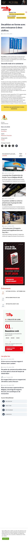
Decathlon (4, 131)
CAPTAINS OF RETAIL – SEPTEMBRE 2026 (15, 291)
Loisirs (4, 33)
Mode (4, 377)
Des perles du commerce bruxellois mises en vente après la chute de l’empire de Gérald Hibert (13, 371)
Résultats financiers (6, 135)
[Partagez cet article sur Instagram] (6, 146)
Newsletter (12, 12)
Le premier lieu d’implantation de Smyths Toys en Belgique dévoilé (12, 176)
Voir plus (20, 155)
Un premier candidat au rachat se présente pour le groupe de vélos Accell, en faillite (12, 203)
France (3, 140)
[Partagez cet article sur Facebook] (2, 146)
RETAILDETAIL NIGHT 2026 (12, 304)
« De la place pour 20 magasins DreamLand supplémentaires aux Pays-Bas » (12, 230)
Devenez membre (21, 17)
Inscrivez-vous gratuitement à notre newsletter (14, 108)
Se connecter (11, 17)
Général (4, 359)
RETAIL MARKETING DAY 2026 (13, 297)
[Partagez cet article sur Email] (16, 146)
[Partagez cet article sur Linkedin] (13, 146)
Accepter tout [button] (5, 538)
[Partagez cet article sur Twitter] (9, 146)
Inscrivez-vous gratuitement (17, 14)
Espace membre (11, 16)
